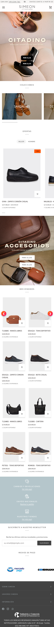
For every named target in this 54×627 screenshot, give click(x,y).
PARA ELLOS (27, 64)
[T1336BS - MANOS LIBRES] (14, 312)
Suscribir (44, 543)
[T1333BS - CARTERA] (40, 403)
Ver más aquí (27, 489)
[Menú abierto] (6, 7)
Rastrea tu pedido (27, 504)
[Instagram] (8, 609)
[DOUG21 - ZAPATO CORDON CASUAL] (14, 356)
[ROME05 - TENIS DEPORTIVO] (40, 447)
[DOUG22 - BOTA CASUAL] (40, 356)
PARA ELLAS (27, 57)
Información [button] (8, 602)
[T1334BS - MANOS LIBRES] (14, 403)
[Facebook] (3, 609)
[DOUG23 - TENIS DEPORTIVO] (40, 312)
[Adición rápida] (37, 194)
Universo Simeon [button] (10, 594)
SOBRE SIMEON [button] (8, 587)
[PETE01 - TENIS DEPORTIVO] (14, 447)
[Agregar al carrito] (22, 323)
